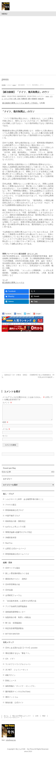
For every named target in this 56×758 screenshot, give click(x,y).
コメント (7, 402)
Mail (43, 716)
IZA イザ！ (10, 659)
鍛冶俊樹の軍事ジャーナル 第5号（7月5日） (20, 103)
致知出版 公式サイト (14, 702)
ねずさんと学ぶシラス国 (15, 527)
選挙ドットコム (11, 697)
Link (36, 716)
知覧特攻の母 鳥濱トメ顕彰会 (18, 617)
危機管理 (24, 98)
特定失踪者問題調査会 (14, 628)
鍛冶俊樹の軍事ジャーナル (13, 282)
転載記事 (41, 98)
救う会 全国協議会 (13, 623)
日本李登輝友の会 (12, 584)
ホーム (6, 716)
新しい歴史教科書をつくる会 (17, 573)
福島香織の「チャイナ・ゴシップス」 (20, 686)
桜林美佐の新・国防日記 (15, 521)
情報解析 (34, 98)
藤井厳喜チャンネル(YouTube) (17, 691)
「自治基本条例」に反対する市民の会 (20, 601)
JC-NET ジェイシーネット (16, 670)
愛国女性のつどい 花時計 (16, 579)
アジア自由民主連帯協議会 (16, 606)
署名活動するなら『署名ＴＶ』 (18, 653)
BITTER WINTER (12, 634)
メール (6, 429)
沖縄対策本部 (10, 537)
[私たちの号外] (6, 7)
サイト (5, 436)
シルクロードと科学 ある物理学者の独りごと (24, 499)
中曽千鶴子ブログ (12, 516)
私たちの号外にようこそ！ (22, 716)
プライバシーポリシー (11, 717)
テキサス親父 (10, 505)
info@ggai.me (11, 740)
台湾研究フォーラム (13, 595)
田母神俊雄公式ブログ (14, 510)
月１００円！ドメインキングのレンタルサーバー (22, 324)
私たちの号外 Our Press (25, 749)
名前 (5, 422)
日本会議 (9, 590)
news (47, 96)
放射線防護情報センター (15, 612)
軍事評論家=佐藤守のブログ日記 (18, 532)
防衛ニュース (10, 680)
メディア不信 (8, 98)
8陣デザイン (10, 675)
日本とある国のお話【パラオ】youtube (21, 648)
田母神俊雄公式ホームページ (17, 554)
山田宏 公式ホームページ (15, 548)
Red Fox (8, 543)
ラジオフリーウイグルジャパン (18, 664)
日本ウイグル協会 (12, 568)
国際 (29, 98)
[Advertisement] (28, 45)
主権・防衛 (16, 98)
